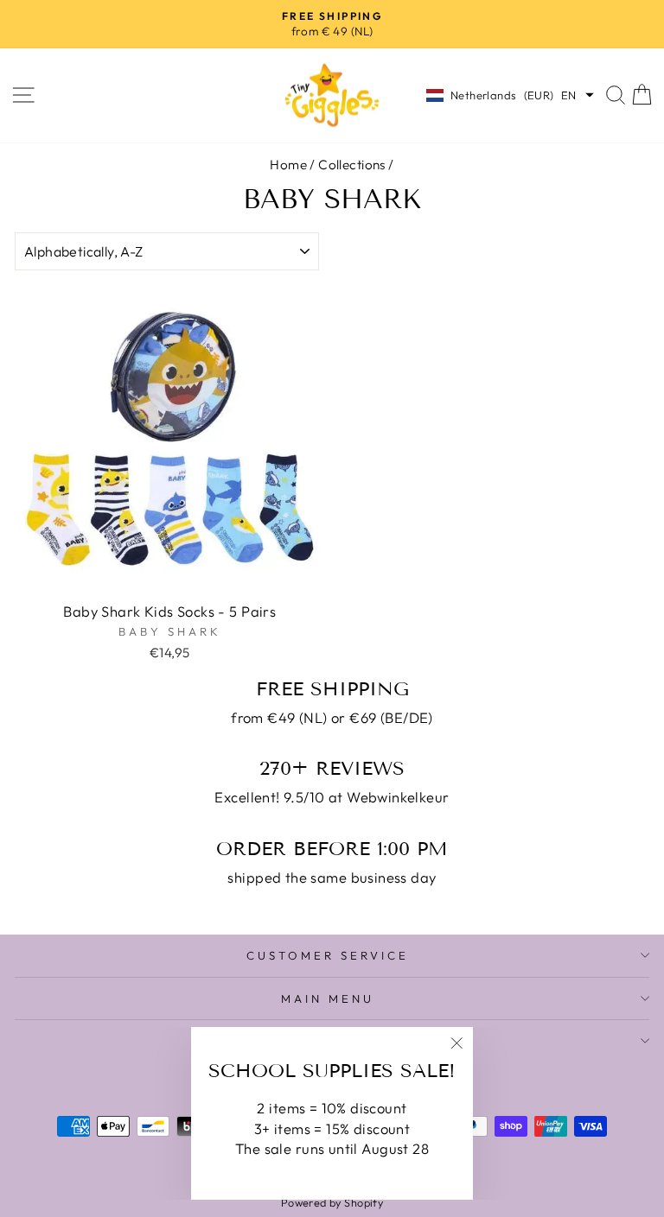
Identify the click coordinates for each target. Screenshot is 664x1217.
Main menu (327, 998)
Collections (352, 164)
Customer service (327, 955)
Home (288, 164)
